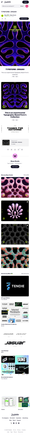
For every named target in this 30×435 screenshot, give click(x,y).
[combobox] (10, 6)
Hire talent (12, 418)
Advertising (25, 418)
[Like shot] (2, 18)
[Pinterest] (18, 423)
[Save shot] (5, 18)
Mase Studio (13, 15)
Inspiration (18, 418)
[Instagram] (16, 423)
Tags (11, 432)
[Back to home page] (7, 2)
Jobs (8, 432)
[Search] (26, 6)
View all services (25, 273)
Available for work (7, 16)
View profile (26, 175)
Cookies (24, 430)
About (14, 420)
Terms (14, 430)
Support (19, 420)
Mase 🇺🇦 (6, 15)
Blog (10, 420)
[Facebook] (13, 423)
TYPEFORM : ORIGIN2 (16, 142)
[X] (11, 423)
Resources (20, 432)
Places (15, 432)
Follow (12, 16)
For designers (5, 418)
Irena (14, 144)
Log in (25, 2)
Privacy (19, 430)
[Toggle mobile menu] (2, 2)
